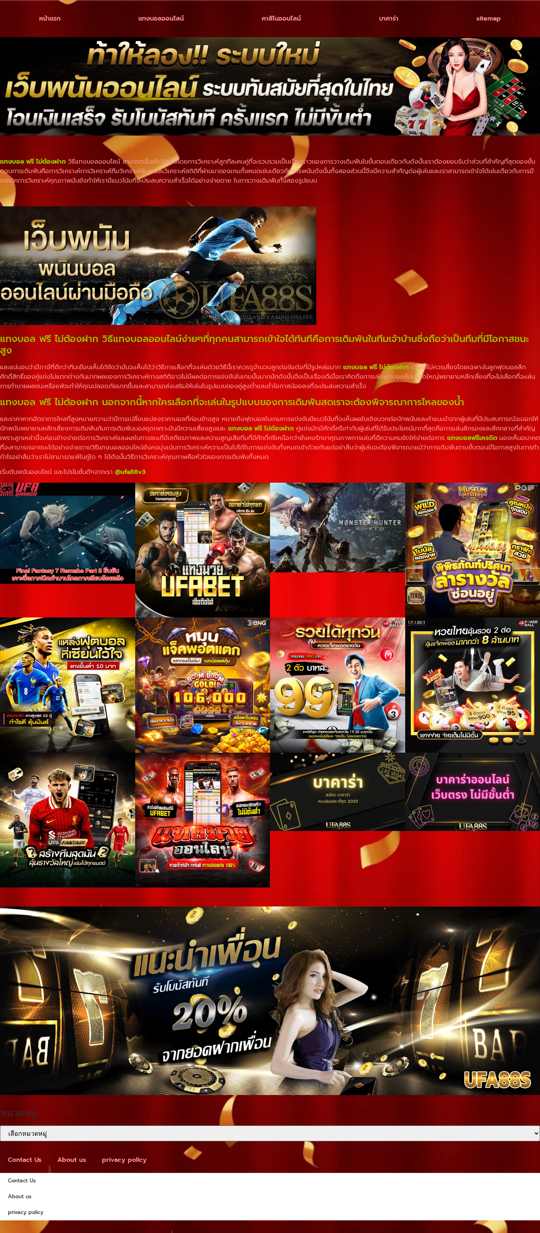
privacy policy (124, 1160)
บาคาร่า (388, 18)
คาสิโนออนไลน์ (281, 18)
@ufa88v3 (130, 472)
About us (71, 1160)
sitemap (488, 18)
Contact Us (25, 1160)
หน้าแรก (49, 18)
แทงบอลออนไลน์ (161, 18)
